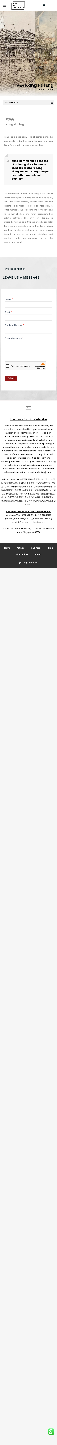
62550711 (25, 515)
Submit (11, 378)
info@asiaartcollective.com (31, 522)
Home (7, 548)
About (37, 554)
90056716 (19, 518)
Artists (20, 548)
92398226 (38, 518)
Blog (50, 548)
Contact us (22, 554)
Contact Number (14, 325)
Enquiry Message (14, 338)
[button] (4, 5)
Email (8, 312)
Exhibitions (36, 548)
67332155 (46, 515)
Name (9, 298)
